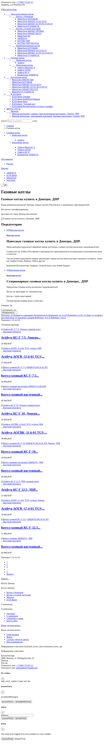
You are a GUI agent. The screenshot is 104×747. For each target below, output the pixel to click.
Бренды (4, 168)
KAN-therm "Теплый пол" (24, 104)
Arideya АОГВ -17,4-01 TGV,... (23, 508)
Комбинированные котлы (26, 46)
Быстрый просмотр (11, 332)
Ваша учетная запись (10, 625)
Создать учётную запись (17, 639)
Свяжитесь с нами (14, 618)
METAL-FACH (13, 109)
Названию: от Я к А (76, 315)
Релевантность (9, 313)
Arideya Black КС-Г (26, 67)
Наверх (5, 579)
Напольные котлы (22, 65)
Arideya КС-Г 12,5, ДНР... (19, 489)
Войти (9, 637)
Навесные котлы (22, 60)
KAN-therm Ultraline (21, 97)
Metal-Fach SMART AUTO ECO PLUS (35, 24)
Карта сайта (11, 621)
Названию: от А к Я (57, 315)
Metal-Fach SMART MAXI (29, 33)
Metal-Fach (11, 178)
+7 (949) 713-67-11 (24, 2)
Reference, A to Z (43, 318)
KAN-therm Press (19, 101)
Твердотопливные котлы (20, 14)
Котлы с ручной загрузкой (26, 29)
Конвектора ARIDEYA (27, 75)
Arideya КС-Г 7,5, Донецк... (21, 337)
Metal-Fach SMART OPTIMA (30, 31)
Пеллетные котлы (16, 77)
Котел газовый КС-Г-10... (19, 451)
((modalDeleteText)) (23, 702)
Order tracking (12, 634)
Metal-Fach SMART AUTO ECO (32, 21)
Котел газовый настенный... (21, 394)
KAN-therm (13, 94)
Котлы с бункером (22, 16)
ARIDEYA (22, 38)
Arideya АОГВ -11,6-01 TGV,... (23, 356)
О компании (12, 616)
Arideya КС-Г (23, 72)
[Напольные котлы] (15, 270)
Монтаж (12, 111)
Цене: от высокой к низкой (22, 318)
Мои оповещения (14, 642)
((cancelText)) (7, 702)
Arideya (20, 63)
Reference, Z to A (58, 318)
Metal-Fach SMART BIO (23, 80)
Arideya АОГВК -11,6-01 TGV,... (24, 432)
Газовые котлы (15, 58)
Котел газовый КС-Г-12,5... (20, 527)
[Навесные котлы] (15, 230)
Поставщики (7, 159)
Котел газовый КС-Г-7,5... (20, 375)
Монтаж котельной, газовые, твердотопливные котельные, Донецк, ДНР (45, 114)
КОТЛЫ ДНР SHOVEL (28, 43)
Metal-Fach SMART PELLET (25, 89)
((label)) (4, 715)
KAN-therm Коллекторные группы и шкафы (32, 106)
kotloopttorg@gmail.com (26, 668)
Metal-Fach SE (23, 36)
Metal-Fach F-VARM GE (28, 26)
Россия (9, 164)
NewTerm (10, 180)
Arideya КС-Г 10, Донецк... (20, 413)
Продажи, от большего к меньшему (17, 315)
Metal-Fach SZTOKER (27, 19)
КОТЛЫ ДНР (23, 41)
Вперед (10, 574)
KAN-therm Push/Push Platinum (26, 99)
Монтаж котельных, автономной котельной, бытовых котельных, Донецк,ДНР (48, 116)
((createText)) (21, 718)
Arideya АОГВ (24, 70)
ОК (4, 185)
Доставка (10, 613)
